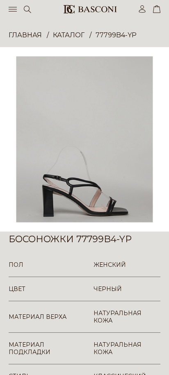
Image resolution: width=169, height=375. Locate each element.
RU (159, 362)
